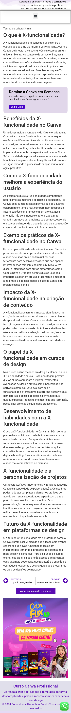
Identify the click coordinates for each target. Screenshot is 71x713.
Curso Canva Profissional (35, 686)
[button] (35, 16)
